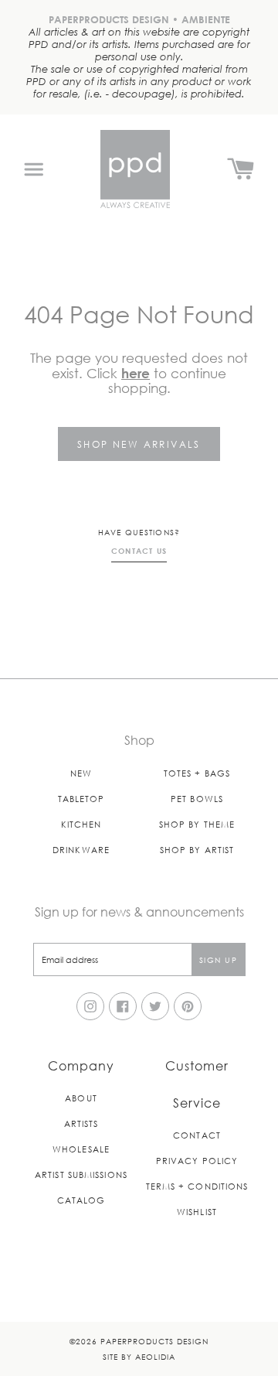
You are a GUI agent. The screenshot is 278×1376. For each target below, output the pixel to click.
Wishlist (197, 1211)
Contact (197, 1135)
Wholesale (81, 1149)
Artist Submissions (81, 1174)
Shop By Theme (197, 824)
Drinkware (81, 849)
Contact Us (139, 550)
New (81, 773)
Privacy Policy (197, 1160)
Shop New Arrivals (139, 444)
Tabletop (81, 798)
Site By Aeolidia (139, 1356)
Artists (81, 1123)
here (135, 373)
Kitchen (81, 824)
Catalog (81, 1200)
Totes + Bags (197, 773)
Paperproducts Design (154, 1341)
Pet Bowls (197, 798)
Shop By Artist (197, 849)
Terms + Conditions (197, 1186)
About (81, 1098)
